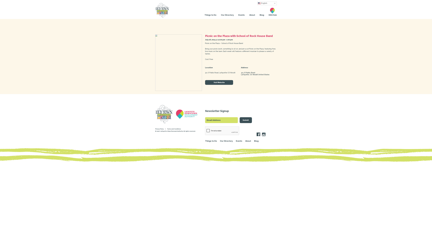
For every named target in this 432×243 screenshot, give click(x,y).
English (264, 3)
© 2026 (157, 131)
